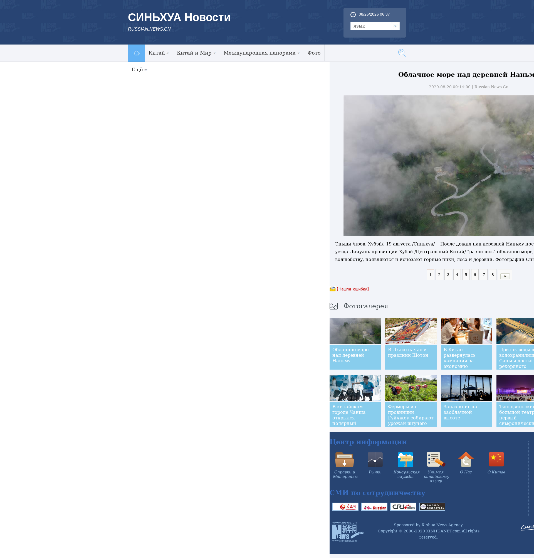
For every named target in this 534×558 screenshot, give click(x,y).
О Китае (496, 472)
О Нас (466, 472)
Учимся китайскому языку (436, 476)
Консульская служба (407, 474)
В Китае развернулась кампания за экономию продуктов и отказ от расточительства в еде (466, 369)
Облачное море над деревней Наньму (350, 355)
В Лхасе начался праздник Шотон (408, 352)
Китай (157, 53)
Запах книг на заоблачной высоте (460, 412)
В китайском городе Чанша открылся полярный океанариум (349, 418)
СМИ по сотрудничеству (377, 493)
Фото (314, 53)
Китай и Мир (194, 53)
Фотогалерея (365, 306)
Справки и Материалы (345, 474)
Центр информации (368, 442)
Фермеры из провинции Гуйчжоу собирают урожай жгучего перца (411, 418)
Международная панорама (260, 53)
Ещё (137, 69)
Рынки (375, 472)
